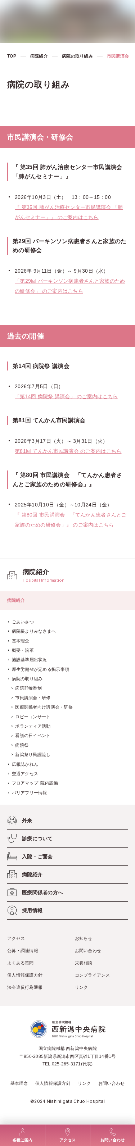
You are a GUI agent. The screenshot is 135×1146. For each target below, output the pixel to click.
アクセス (16, 938)
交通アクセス (25, 773)
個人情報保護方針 (24, 975)
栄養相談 (84, 962)
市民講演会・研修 (32, 697)
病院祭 (21, 745)
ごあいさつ (23, 621)
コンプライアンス (92, 975)
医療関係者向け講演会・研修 (44, 707)
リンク (81, 987)
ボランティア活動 (32, 726)
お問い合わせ (88, 950)
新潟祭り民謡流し (32, 754)
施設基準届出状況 (29, 659)
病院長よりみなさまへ (34, 631)
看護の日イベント (32, 735)
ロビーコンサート (32, 716)
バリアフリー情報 (29, 792)
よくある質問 (20, 962)
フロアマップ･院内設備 (35, 783)
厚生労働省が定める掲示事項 (40, 669)
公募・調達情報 (22, 950)
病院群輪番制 (28, 688)
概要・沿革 (23, 650)
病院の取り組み (77, 56)
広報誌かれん (25, 764)
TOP (11, 56)
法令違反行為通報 (24, 987)
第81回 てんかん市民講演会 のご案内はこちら (68, 451)
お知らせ (84, 938)
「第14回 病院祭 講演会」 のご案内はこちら (66, 396)
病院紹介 (39, 56)
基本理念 (21, 641)
